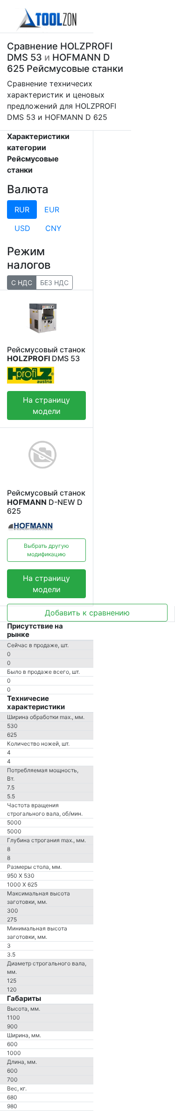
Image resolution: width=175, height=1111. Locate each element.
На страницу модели (46, 405)
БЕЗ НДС (54, 282)
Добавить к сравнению (87, 612)
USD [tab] (22, 228)
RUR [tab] (21, 209)
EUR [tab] (51, 209)
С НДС (21, 282)
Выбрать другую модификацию (46, 550)
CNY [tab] (53, 228)
